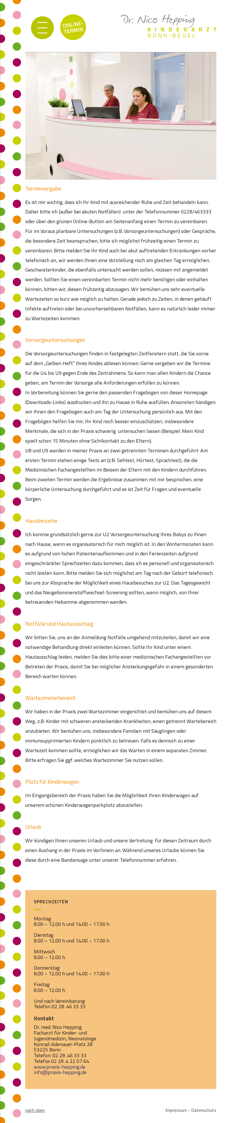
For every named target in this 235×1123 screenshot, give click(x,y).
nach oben (35, 1110)
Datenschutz (203, 1110)
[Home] (169, 20)
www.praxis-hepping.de (59, 1067)
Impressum (176, 1110)
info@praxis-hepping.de (60, 1072)
